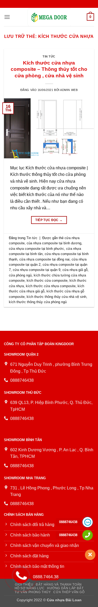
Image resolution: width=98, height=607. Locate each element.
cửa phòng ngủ (20, 275)
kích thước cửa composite (47, 280)
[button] (7, 16)
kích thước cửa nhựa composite (51, 286)
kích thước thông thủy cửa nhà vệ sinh (56, 297)
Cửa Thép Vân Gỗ (68, 592)
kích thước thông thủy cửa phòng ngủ (38, 302)
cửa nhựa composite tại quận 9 (36, 270)
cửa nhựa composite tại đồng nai (44, 259)
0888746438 (68, 522)
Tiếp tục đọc (48, 220)
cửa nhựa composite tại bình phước (36, 249)
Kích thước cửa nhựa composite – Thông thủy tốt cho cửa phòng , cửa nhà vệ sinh (49, 69)
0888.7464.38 (46, 577)
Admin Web (69, 89)
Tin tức (49, 56)
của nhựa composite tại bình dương (54, 243)
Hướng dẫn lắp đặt (65, 588)
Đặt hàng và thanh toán (59, 584)
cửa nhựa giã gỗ (75, 270)
